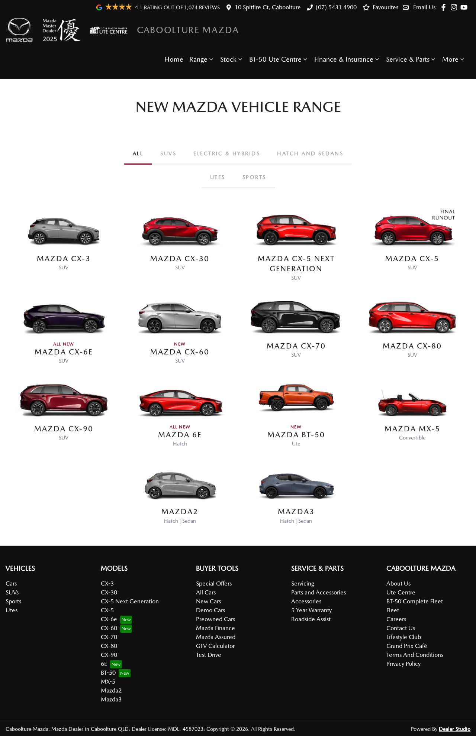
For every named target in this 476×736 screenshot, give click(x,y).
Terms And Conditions (414, 654)
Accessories (306, 601)
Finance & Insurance (343, 59)
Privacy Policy (403, 663)
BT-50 (108, 672)
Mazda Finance (215, 628)
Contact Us (400, 628)
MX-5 (108, 681)
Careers (396, 619)
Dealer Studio (454, 729)
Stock (228, 59)
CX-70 (109, 637)
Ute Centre (400, 592)
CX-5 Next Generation (130, 601)
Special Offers (214, 583)
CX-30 (109, 592)
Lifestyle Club (403, 637)
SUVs (12, 592)
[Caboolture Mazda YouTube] (465, 7)
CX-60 (109, 628)
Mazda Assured (215, 637)
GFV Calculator (215, 645)
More (450, 59)
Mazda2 (111, 690)
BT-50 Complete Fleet (414, 601)
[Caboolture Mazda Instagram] (455, 7)
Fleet (392, 610)
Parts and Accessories (318, 592)
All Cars (206, 592)
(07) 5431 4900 (336, 7)
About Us (398, 583)
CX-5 (107, 610)
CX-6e (109, 619)
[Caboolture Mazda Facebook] (445, 7)
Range (198, 59)
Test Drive (208, 654)
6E (104, 663)
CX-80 (109, 645)
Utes (11, 610)
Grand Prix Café (406, 645)
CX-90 (109, 654)
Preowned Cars (215, 619)
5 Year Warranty (311, 610)
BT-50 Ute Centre (275, 59)
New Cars (208, 601)
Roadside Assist (311, 619)
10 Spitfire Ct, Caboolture (268, 7)
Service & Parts (408, 59)
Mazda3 (111, 699)
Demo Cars (210, 610)
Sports (13, 601)
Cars (11, 583)
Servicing (302, 583)
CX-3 (107, 583)
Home (173, 59)
